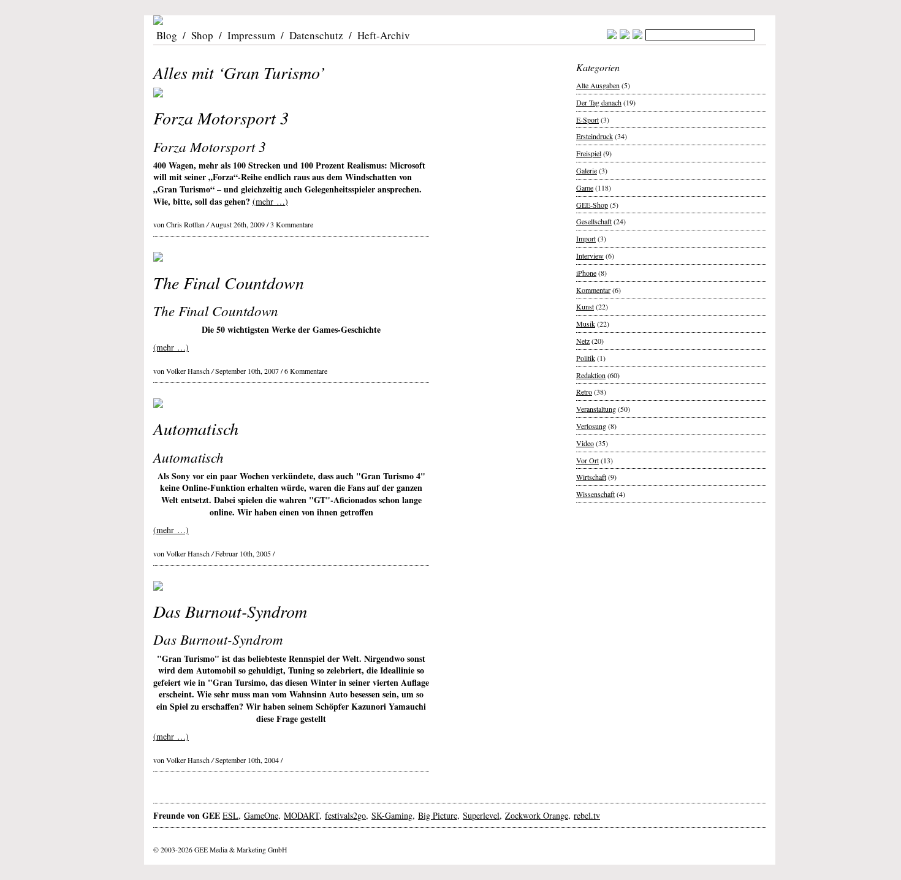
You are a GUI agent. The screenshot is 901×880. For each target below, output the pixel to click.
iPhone (586, 273)
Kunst (585, 306)
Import (586, 238)
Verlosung (591, 426)
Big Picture (437, 815)
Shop (202, 35)
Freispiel (588, 153)
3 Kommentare (291, 224)
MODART (301, 815)
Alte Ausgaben (598, 85)
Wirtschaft (591, 477)
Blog (166, 35)
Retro (584, 391)
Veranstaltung (596, 409)
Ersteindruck (594, 136)
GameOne (261, 815)
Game (584, 187)
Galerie (586, 170)
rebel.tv (587, 815)
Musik (585, 323)
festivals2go (345, 815)
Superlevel (481, 815)
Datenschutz (316, 35)
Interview (590, 255)
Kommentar (593, 290)
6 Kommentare (305, 371)
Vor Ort (587, 460)
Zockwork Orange (536, 815)
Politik (585, 358)
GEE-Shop (592, 205)
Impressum (251, 35)
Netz (583, 341)
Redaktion (591, 375)
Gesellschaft (594, 221)
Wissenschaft (595, 494)
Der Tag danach (599, 102)
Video (585, 443)
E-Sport (587, 119)
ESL (230, 815)
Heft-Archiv (383, 35)
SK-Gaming (391, 815)
